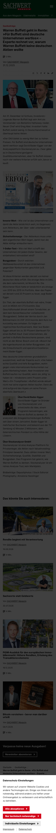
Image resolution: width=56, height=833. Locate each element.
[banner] (28, 416)
